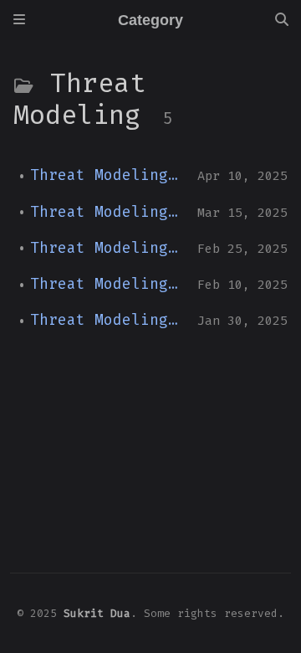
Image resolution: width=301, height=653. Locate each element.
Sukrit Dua (97, 613)
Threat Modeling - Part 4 (107, 212)
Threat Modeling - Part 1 (107, 320)
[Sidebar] (19, 20)
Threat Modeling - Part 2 (107, 284)
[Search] (282, 20)
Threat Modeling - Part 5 (107, 175)
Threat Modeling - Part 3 (107, 248)
